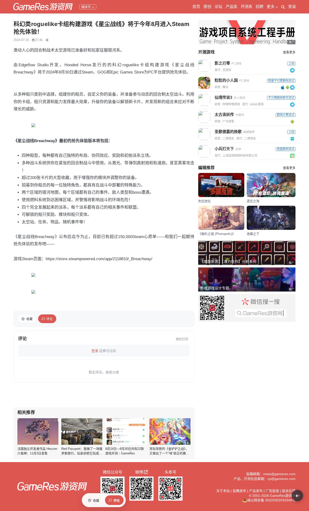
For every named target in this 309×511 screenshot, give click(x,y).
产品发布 (256, 491)
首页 (196, 7)
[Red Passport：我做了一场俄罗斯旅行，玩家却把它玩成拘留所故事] (81, 431)
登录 (292, 7)
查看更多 (289, 52)
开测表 (246, 7)
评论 (49, 319)
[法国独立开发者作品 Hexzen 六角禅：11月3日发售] (37, 431)
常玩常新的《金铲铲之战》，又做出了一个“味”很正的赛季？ (169, 453)
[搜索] (283, 7)
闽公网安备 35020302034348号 (271, 500)
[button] (47, 40)
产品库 (231, 7)
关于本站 (223, 491)
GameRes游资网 (282, 496)
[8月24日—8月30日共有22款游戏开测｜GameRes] (125, 431)
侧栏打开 (182, 339)
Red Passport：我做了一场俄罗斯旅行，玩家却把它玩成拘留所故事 (81, 453)
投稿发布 (239, 491)
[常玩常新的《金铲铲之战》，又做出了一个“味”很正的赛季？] (169, 431)
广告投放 (272, 491)
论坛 (218, 7)
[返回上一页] (297, 495)
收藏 (29, 319)
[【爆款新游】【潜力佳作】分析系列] (246, 253)
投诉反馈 (288, 491)
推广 (291, 42)
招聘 (259, 7)
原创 (207, 7)
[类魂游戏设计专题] (246, 279)
